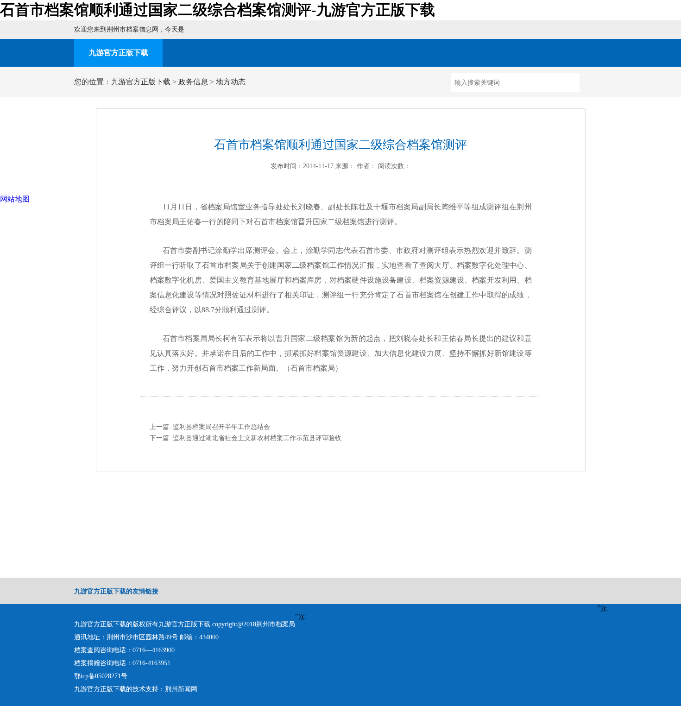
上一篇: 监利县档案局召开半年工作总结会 (210, 426)
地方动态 (231, 82)
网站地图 (15, 199)
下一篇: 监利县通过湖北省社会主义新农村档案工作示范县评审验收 (245, 438)
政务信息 (193, 82)
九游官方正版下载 (118, 53)
